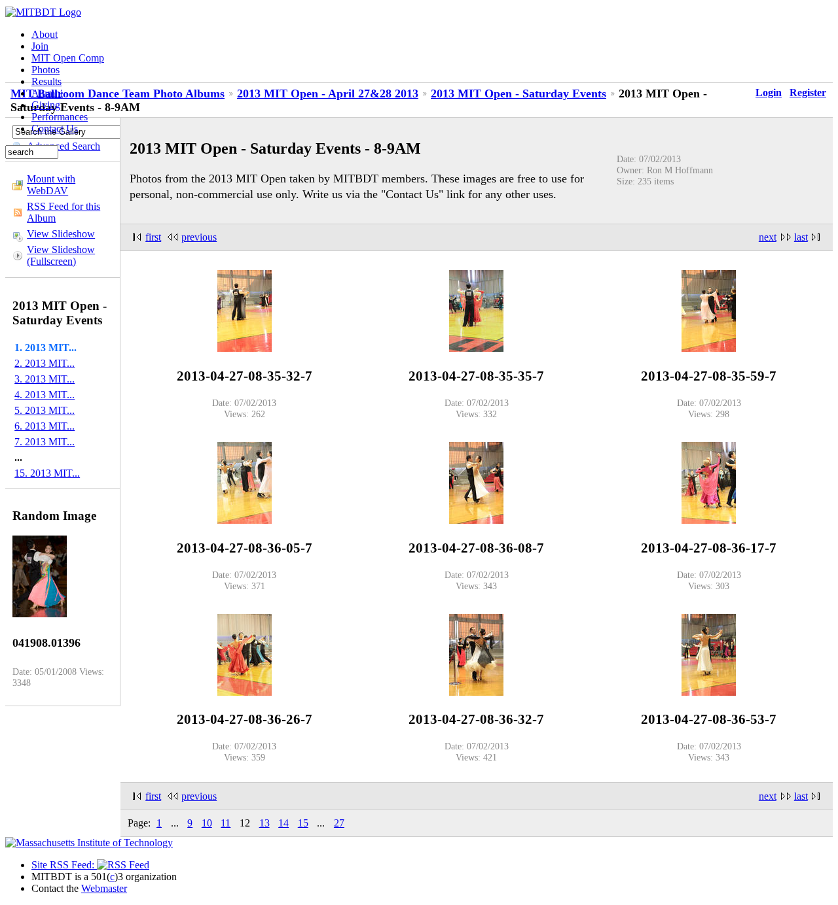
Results (46, 81)
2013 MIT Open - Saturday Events (518, 93)
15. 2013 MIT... (47, 473)
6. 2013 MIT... (44, 426)
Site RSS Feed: (64, 864)
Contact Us (54, 128)
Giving (45, 105)
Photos (45, 69)
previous (199, 237)
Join (39, 46)
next (767, 237)
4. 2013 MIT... (44, 394)
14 (283, 822)
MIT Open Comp (67, 57)
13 (264, 822)
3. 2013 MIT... (44, 378)
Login (769, 92)
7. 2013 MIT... (44, 441)
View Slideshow (61, 233)
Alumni (47, 93)
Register (808, 92)
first (153, 237)
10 (207, 822)
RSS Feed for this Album (63, 212)
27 (339, 822)
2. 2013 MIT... (44, 363)
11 (225, 822)
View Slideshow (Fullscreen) (61, 255)
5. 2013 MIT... (44, 410)
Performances (59, 116)
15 (303, 822)
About (44, 34)
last (801, 237)
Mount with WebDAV (51, 184)
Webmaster (104, 888)
